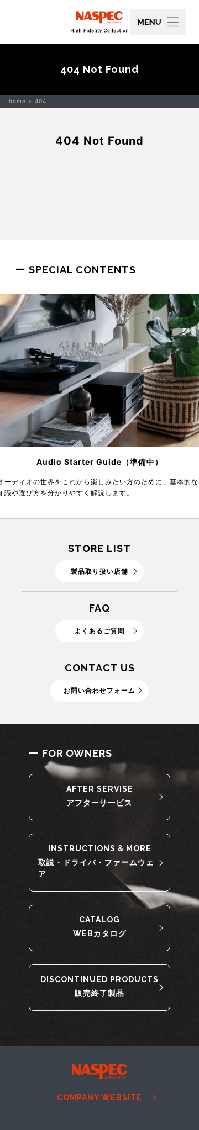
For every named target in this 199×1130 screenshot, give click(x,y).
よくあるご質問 (100, 631)
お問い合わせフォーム (99, 690)
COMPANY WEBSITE (99, 1097)
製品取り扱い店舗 (99, 571)
